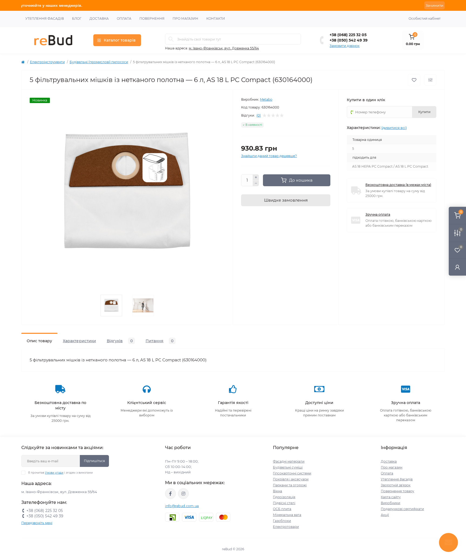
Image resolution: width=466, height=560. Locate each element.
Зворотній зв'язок (395, 485)
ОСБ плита (282, 509)
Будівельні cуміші (288, 467)
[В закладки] (414, 80)
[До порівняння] (430, 80)
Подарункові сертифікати (402, 509)
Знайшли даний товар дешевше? (269, 156)
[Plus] (256, 177)
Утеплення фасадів (44, 18)
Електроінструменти (47, 62)
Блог (76, 18)
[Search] (171, 39)
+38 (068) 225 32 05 (348, 34)
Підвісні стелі (284, 503)
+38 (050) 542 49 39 (349, 40)
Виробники (390, 503)
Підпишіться (94, 461)
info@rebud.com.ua (182, 506)
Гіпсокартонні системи (292, 473)
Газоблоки (282, 521)
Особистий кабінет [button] (425, 18)
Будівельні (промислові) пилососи (99, 62)
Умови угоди (54, 472)
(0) (258, 115)
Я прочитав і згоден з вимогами (60, 472)
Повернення (152, 18)
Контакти (215, 18)
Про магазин (185, 18)
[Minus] (256, 183)
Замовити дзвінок (344, 46)
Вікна (277, 491)
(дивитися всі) (394, 127)
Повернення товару (397, 491)
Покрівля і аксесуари (291, 479)
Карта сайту (391, 497)
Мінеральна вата (287, 515)
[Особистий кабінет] (457, 267)
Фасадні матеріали (288, 461)
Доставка (99, 18)
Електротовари (286, 527)
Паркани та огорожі (290, 485)
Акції (385, 515)
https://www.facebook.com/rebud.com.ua (170, 493)
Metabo (266, 99)
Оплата (124, 18)
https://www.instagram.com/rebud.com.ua (183, 493)
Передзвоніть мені (36, 523)
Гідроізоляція (284, 497)
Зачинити (434, 5)
